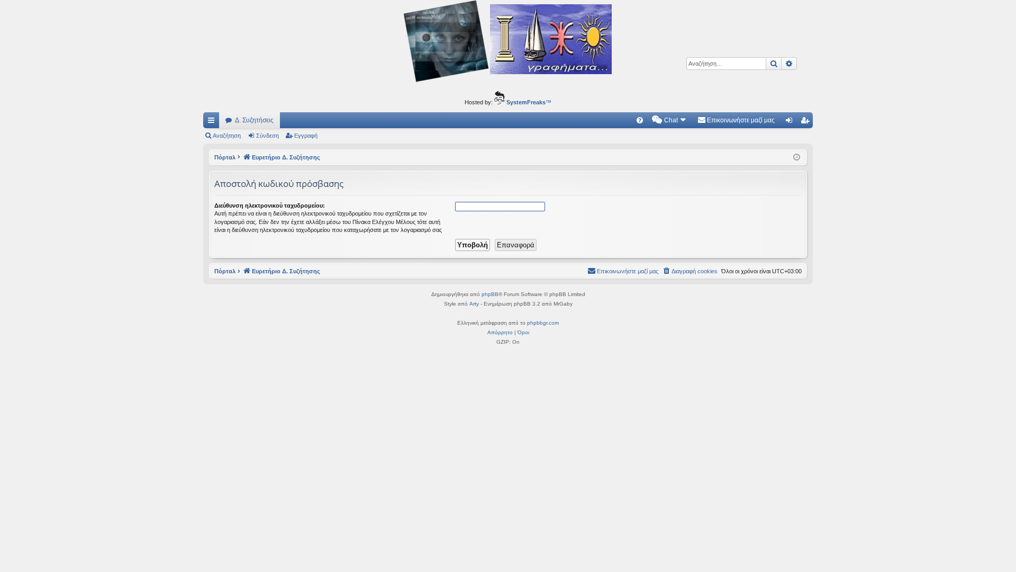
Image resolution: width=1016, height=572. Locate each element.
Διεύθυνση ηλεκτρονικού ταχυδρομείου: (269, 205)
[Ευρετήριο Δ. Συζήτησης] (508, 43)
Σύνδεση (267, 135)
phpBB (490, 294)
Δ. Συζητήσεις (254, 120)
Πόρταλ (224, 157)
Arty (474, 304)
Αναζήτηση (227, 135)
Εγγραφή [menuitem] (807, 122)
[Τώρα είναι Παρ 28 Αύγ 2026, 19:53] (796, 157)
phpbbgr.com (543, 323)
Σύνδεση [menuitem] (791, 122)
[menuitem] (640, 120)
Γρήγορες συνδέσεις (213, 122)
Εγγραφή (306, 135)
